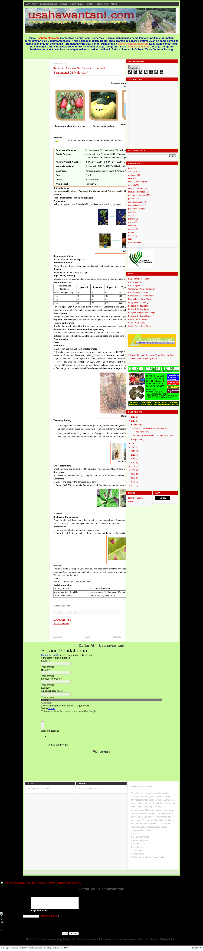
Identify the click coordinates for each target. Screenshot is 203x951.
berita (131, 168)
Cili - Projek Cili (135, 282)
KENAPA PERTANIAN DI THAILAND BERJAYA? (153, 436)
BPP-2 (95, 162)
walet (130, 225)
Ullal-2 (123, 166)
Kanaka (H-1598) (100, 157)
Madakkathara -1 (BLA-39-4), (121, 157)
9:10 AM (74, 612)
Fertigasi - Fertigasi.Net (138, 306)
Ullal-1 (117, 166)
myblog (131, 222)
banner (131, 232)
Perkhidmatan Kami (48, 4)
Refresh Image (49, 916)
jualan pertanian (135, 202)
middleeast (133, 242)
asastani (132, 229)
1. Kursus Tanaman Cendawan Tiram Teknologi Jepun (151, 355)
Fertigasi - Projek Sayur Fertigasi (142, 313)
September (138, 439)
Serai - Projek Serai (136, 323)
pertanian (132, 175)
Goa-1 (88, 175)
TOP (200, 948)
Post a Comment (61, 623)
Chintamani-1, (91, 166)
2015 (133, 447)
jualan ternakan (135, 209)
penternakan (134, 199)
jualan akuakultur (136, 205)
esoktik (131, 212)
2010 (133, 463)
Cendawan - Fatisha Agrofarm (141, 296)
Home (87, 637)
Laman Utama (31, 4)
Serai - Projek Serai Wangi (139, 326)
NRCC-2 (110, 166)
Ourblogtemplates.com (53, 948)
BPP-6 (122, 162)
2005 (133, 482)
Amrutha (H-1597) (109, 154)
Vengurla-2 (100, 171)
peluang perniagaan (137, 195)
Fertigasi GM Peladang (138, 302)
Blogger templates (10, 948)
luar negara (133, 219)
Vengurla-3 (111, 171)
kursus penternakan (137, 192)
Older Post (117, 637)
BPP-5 (115, 162)
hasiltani (132, 236)
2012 (133, 455)
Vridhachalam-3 (122, 150)
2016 (133, 443)
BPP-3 (102, 162)
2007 (133, 474)
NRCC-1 (102, 166)
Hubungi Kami (102, 4)
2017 (133, 421)
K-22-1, (88, 157)
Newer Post (57, 637)
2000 (133, 486)
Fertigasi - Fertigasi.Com (138, 309)
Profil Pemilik (76, 4)
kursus (131, 178)
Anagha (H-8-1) (125, 154)
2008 (133, 470)
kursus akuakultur (136, 188)
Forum (114, 4)
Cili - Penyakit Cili (136, 286)
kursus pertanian (135, 182)
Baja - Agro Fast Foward (138, 279)
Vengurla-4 (121, 171)
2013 (133, 451)
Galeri (90, 4)
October (136, 425)
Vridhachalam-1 (92, 150)
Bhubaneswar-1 (92, 179)
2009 (133, 466)
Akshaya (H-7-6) (92, 154)
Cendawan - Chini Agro (138, 292)
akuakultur (133, 172)
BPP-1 (88, 162)
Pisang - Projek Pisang (138, 319)
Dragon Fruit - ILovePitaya (139, 299)
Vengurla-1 (90, 171)
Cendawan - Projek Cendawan (141, 289)
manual (131, 185)
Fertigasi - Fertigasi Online (139, 316)
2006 (133, 478)
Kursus (63, 4)
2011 (133, 459)
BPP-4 (108, 162)
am (129, 215)
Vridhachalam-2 (107, 150)
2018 (133, 417)
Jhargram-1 (90, 184)
